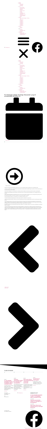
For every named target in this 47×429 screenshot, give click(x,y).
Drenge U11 (21, 20)
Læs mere (15, 390)
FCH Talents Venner (22, 30)
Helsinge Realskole (22, 34)
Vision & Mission (22, 7)
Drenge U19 (21, 25)
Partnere (20, 26)
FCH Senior (21, 5)
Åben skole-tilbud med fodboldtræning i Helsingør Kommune (28, 381)
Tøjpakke (21, 29)
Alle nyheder (21, 4)
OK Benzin (21, 31)
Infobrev (21, 67)
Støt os (21, 85)
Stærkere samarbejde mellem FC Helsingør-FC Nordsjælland (18, 381)
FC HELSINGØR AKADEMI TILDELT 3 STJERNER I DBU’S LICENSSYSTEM (9, 382)
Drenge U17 (21, 24)
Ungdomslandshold (22, 15)
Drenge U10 (21, 19)
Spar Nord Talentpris (22, 14)
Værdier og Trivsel (22, 8)
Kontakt (21, 11)
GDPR (21, 16)
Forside (20, 2)
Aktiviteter (21, 62)
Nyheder (20, 3)
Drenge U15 (21, 81)
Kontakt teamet (22, 90)
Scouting (21, 12)
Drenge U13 (21, 22)
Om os (19, 6)
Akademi (20, 17)
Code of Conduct (22, 10)
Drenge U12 (21, 21)
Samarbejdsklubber (22, 13)
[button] (23, 47)
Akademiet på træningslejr (36, 379)
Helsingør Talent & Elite (23, 33)
